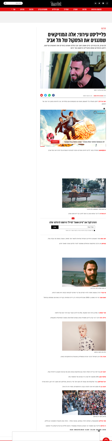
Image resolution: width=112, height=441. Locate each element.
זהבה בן (87, 429)
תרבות (31, 9)
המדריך (66, 9)
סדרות (84, 9)
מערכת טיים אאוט (98, 96)
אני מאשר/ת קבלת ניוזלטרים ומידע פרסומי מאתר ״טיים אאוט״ (79, 230)
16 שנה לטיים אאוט (79, 429)
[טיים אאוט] (56, 5)
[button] (104, 108)
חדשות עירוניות (96, 9)
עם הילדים (55, 9)
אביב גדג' (92, 429)
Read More (55, 141)
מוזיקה (103, 28)
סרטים (22, 9)
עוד (14, 9)
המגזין (75, 9)
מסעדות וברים (42, 9)
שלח (54, 227)
